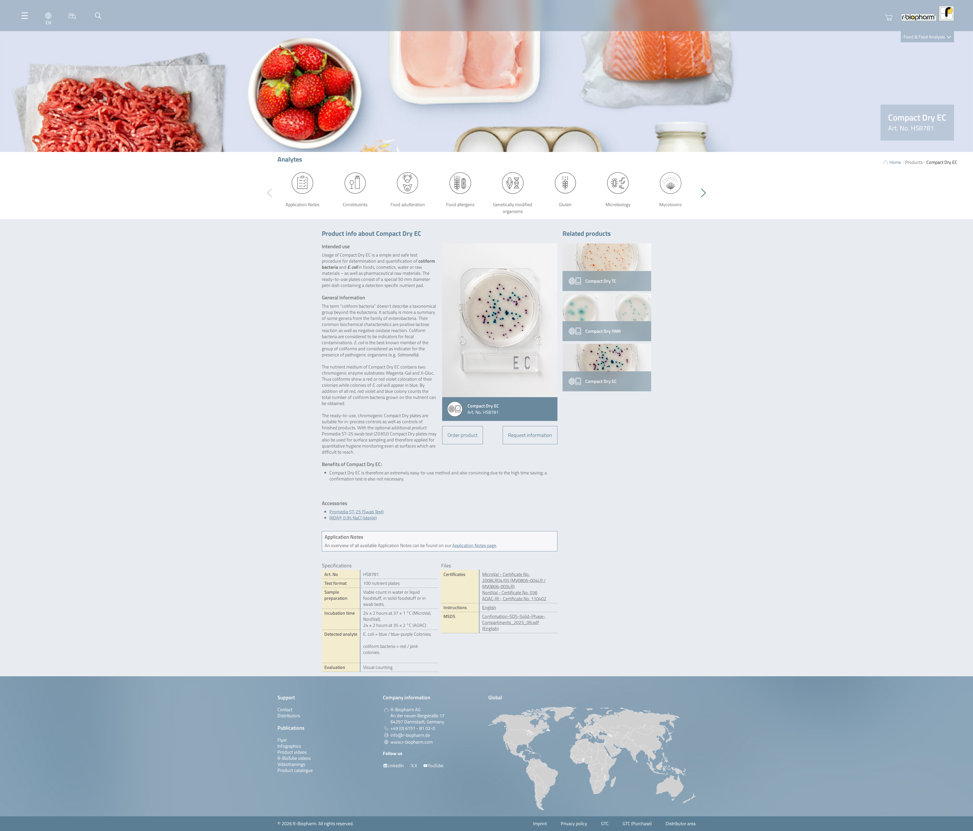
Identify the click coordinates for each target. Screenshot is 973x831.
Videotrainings (291, 764)
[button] (701, 193)
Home (895, 162)
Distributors (288, 715)
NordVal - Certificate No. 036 (509, 592)
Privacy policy (574, 823)
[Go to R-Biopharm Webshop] (888, 18)
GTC (605, 823)
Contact (284, 709)
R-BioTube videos (294, 758)
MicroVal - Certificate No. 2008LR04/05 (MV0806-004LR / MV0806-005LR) (514, 580)
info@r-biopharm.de (410, 735)
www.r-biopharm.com (411, 742)
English (489, 607)
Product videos (292, 752)
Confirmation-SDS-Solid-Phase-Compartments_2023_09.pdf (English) (513, 622)
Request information (530, 435)
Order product (462, 435)
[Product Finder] (72, 15)
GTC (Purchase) (637, 823)
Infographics (289, 746)
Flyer (282, 740)
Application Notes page (474, 545)
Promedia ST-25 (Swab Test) (356, 511)
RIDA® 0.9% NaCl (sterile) (353, 517)
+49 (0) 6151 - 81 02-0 (412, 728)
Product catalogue (295, 770)
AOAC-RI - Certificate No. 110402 (514, 598)
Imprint (540, 823)
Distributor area (681, 823)
